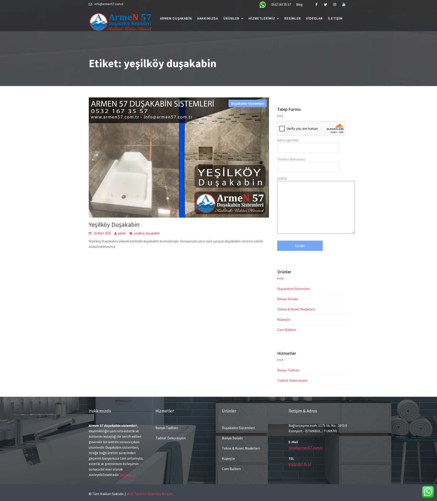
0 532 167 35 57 (300, 464)
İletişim (335, 18)
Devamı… (127, 474)
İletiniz (282, 178)
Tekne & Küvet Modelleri (296, 309)
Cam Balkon (286, 329)
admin (122, 233)
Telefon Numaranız (291, 159)
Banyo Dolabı (287, 299)
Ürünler (231, 18)
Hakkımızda (207, 18)
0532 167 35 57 (281, 4)
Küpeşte (283, 319)
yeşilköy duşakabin (147, 233)
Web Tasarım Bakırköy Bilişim (150, 493)
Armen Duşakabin (176, 18)
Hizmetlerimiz (262, 18)
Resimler (292, 18)
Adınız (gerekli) (288, 140)
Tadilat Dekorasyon (292, 380)
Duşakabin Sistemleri (247, 103)
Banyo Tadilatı (288, 370)
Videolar (314, 18)
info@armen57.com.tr (306, 447)
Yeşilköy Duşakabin (114, 224)
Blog (299, 4)
